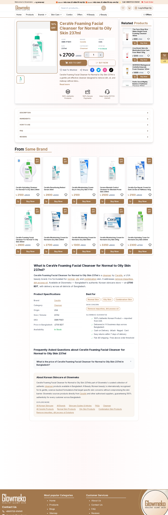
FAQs (97, 406)
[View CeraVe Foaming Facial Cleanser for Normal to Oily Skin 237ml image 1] (20, 79)
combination (90, 279)
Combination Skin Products (110, 409)
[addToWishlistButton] (148, 39)
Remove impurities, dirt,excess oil (103, 309)
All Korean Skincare (44, 406)
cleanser (107, 275)
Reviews (95, 513)
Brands (41, 14)
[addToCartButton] (134, 43)
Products (53, 504)
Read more (65, 84)
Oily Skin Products (87, 409)
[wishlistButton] (123, 8)
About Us (96, 500)
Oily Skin (107, 299)
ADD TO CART (75, 63)
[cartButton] (129, 8)
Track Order (148, 2)
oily (77, 279)
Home (52, 500)
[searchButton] (103, 8)
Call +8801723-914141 (131, 2)
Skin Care (55, 14)
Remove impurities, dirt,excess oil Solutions (55, 412)
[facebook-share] (92, 70)
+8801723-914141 (14, 511)
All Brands (61, 406)
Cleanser (84, 48)
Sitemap (53, 513)
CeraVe (83, 42)
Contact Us (97, 504)
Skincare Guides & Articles (80, 406)
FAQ (93, 509)
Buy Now (143, 43)
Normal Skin (93, 299)
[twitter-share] (98, 70)
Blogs (52, 509)
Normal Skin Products (66, 409)
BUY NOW (103, 63)
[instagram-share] (105, 70)
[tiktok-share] (111, 70)
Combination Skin (124, 299)
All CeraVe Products (45, 409)
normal (71, 279)
